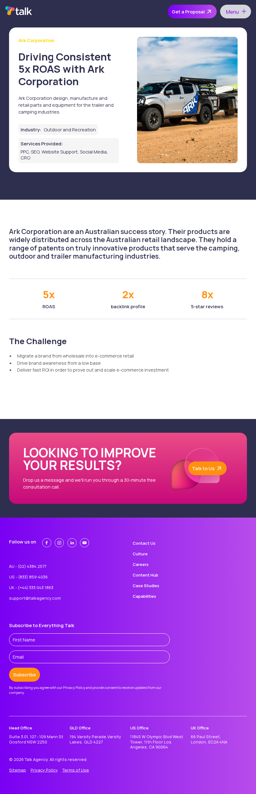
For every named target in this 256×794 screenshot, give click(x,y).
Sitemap (17, 770)
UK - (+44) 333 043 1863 (31, 587)
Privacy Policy (44, 770)
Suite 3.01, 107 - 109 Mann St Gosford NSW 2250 (36, 739)
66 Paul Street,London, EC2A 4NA (209, 739)
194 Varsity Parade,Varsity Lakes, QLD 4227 (95, 739)
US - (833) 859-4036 (28, 577)
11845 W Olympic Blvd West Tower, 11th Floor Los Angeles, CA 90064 (156, 742)
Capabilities (144, 596)
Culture (140, 554)
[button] (235, 11)
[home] (18, 11)
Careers (141, 564)
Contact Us (144, 543)
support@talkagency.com (35, 598)
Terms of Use (75, 770)
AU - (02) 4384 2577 (27, 566)
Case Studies (146, 585)
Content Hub (145, 575)
